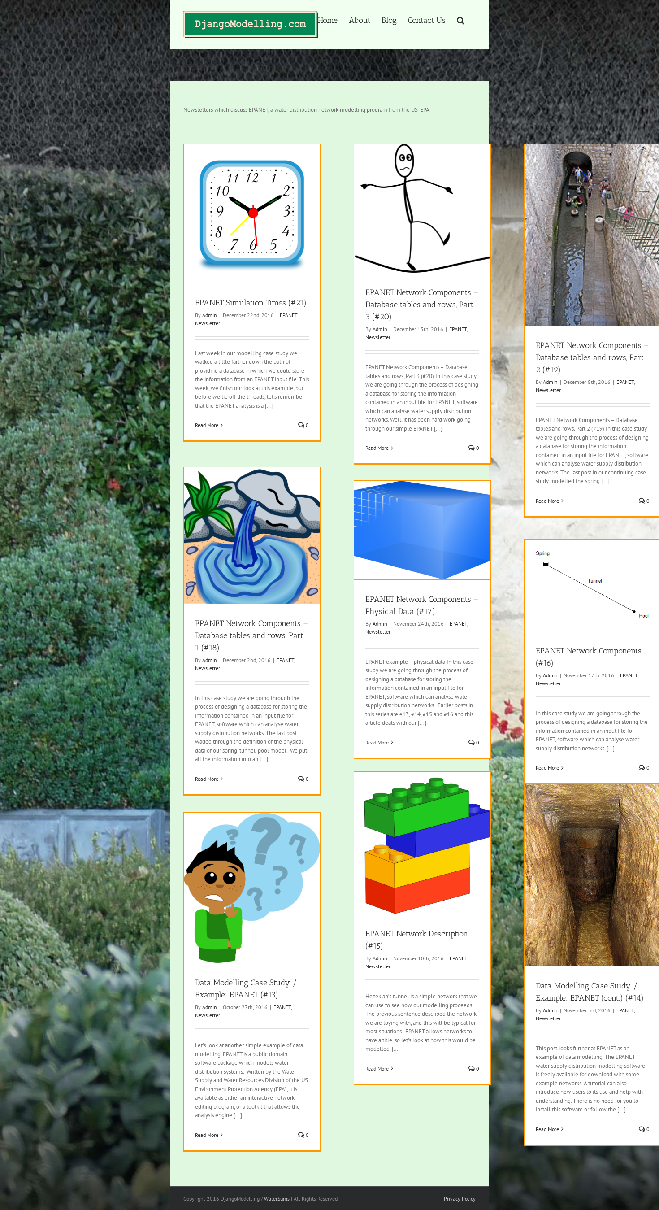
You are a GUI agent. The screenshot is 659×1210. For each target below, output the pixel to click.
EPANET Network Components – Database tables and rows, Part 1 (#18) (251, 635)
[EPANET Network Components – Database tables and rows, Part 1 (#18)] (252, 535)
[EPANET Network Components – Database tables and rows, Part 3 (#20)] (422, 208)
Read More (206, 425)
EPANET (288, 315)
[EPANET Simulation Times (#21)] (252, 213)
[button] (460, 19)
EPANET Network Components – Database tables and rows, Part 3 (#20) (421, 304)
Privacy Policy (460, 1198)
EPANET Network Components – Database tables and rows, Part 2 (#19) (592, 357)
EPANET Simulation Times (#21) (251, 303)
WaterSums (277, 1198)
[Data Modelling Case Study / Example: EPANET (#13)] (252, 888)
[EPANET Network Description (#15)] (422, 843)
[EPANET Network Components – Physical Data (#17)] (422, 530)
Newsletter (207, 323)
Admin (209, 315)
